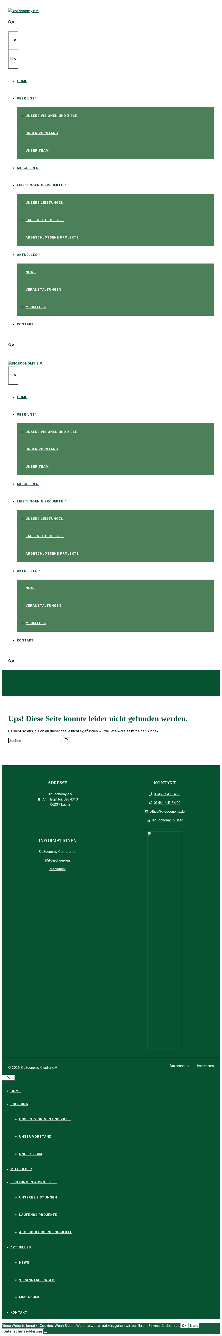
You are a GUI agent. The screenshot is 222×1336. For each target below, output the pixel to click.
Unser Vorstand (42, 133)
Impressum (205, 1066)
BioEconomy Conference (57, 852)
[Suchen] (66, 740)
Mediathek (36, 307)
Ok (184, 1325)
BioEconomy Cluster (167, 820)
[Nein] (45, 1332)
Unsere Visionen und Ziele (51, 116)
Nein (194, 1325)
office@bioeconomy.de (167, 811)
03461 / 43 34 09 (167, 803)
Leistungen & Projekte (40, 185)
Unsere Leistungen (45, 203)
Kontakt (25, 324)
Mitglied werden (57, 860)
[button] (11, 23)
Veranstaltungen (43, 290)
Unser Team (37, 150)
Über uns (26, 98)
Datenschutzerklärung (22, 1331)
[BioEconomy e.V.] (25, 363)
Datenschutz (179, 1066)
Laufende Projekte (45, 220)
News (31, 272)
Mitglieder (28, 168)
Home (22, 81)
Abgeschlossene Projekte (52, 237)
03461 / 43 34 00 (167, 794)
